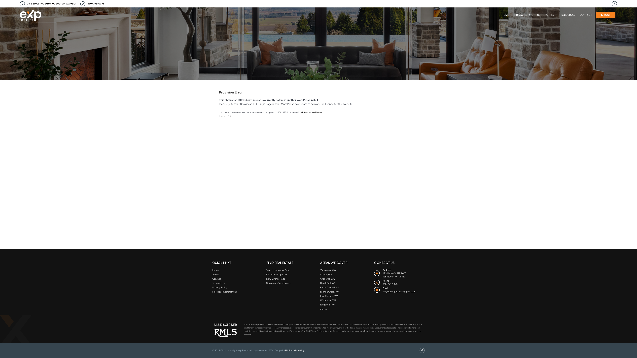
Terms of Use (219, 283)
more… (323, 308)
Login (607, 15)
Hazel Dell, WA (328, 283)
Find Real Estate (523, 15)
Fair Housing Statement (224, 291)
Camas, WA (326, 274)
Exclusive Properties (276, 274)
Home (505, 15)
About (215, 274)
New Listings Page (275, 278)
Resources (568, 15)
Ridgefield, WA (327, 304)
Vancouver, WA (328, 270)
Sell (539, 15)
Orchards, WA (327, 278)
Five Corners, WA (329, 296)
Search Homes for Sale (277, 270)
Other (550, 15)
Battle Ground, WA (330, 287)
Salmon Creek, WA (329, 291)
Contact (586, 15)
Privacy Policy (219, 287)
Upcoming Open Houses (278, 283)
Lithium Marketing (294, 350)
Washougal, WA (328, 300)
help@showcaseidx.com (311, 112)
